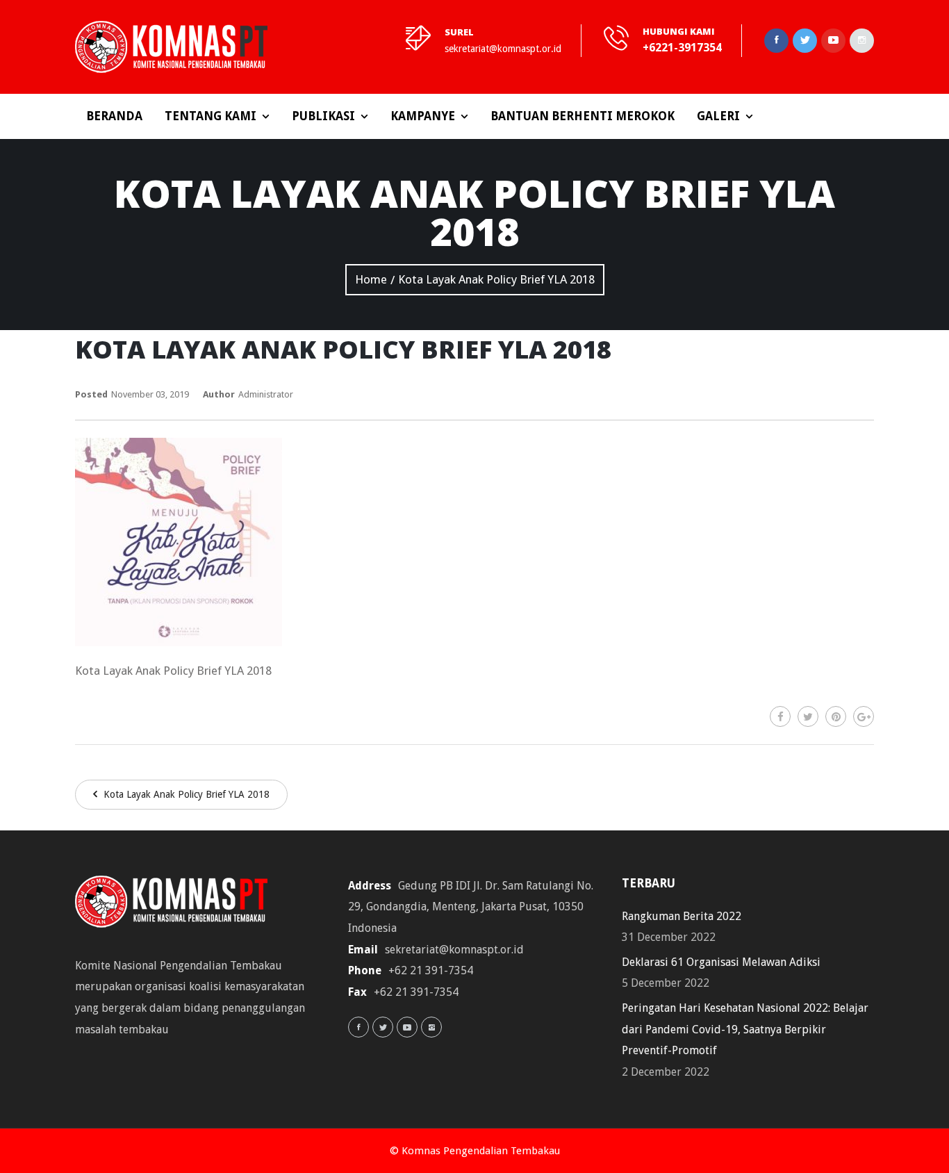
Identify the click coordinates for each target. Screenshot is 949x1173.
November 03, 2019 (150, 394)
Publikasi (323, 116)
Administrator (265, 394)
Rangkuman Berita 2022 (681, 916)
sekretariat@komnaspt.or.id (503, 48)
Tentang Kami (210, 116)
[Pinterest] (835, 716)
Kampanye (422, 116)
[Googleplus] (863, 716)
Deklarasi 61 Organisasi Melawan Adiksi (721, 962)
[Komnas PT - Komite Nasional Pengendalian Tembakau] (171, 47)
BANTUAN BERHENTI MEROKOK (582, 116)
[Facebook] (780, 716)
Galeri (718, 116)
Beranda (114, 116)
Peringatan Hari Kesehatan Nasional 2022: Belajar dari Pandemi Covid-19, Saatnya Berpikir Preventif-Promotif (745, 1029)
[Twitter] (808, 716)
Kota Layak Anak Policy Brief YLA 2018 (185, 794)
